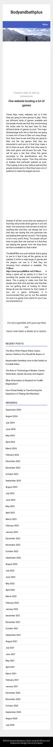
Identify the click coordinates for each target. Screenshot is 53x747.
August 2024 (11, 416)
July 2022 (10, 570)
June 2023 (10, 500)
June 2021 (10, 654)
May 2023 (10, 506)
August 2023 (11, 487)
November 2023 (13, 467)
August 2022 (11, 564)
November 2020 (13, 699)
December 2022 (13, 538)
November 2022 (13, 545)
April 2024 (10, 442)
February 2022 (12, 603)
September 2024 (13, 410)
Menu (45, 24)
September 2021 (13, 635)
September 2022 (13, 557)
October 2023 (12, 474)
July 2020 (10, 725)
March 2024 (11, 448)
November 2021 (13, 622)
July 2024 (10, 422)
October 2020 (12, 705)
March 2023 (11, 519)
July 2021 (10, 648)
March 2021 (11, 673)
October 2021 (12, 628)
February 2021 (12, 680)
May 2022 (10, 583)
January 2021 (12, 686)
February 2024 (12, 455)
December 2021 (13, 615)
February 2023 (12, 525)
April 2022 (10, 590)
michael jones (26, 96)
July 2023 (10, 493)
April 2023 (10, 512)
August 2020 (11, 718)
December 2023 (13, 461)
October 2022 (12, 551)
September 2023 (13, 480)
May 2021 (10, 660)
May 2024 (10, 435)
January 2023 (12, 532)
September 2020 (13, 712)
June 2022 (10, 577)
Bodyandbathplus (27, 12)
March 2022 (11, 596)
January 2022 (12, 609)
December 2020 (13, 693)
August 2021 (11, 641)
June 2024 (10, 429)
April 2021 (10, 667)
